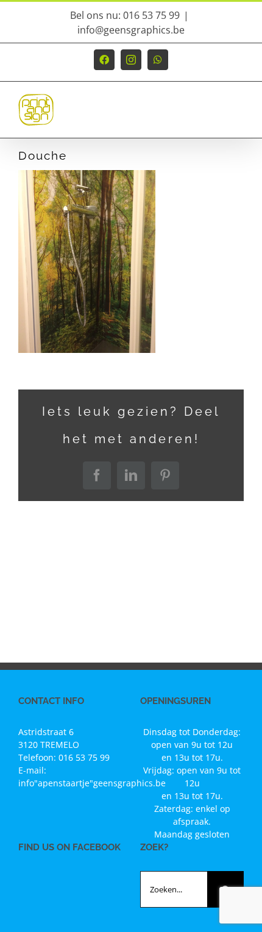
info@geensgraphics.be (131, 30)
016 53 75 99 (84, 757)
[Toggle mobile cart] (213, 115)
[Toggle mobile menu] (237, 115)
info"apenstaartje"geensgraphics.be (92, 783)
